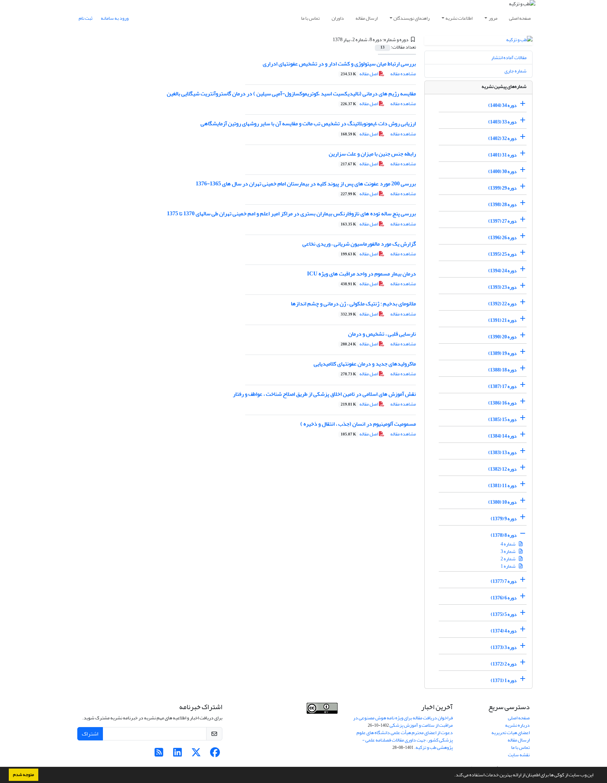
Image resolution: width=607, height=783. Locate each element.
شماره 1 (508, 566)
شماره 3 (508, 551)
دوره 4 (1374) (504, 631)
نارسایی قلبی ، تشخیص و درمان (382, 334)
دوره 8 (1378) (504, 535)
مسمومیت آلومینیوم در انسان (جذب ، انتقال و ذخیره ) (358, 424)
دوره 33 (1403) (502, 122)
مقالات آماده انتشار (509, 57)
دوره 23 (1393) (502, 287)
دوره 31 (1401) (502, 155)
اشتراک (90, 733)
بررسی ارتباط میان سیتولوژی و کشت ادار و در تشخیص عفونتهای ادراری (339, 63)
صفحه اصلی (520, 18)
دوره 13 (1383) (502, 452)
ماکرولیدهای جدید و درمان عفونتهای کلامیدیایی (365, 363)
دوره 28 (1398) (502, 204)
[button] (452, 776)
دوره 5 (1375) (504, 614)
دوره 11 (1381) (502, 485)
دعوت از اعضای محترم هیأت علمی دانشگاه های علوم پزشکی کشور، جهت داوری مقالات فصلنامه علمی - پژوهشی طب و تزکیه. (405, 740)
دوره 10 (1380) (502, 502)
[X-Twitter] (196, 754)
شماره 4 (508, 544)
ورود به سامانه (115, 18)
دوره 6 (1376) (504, 598)
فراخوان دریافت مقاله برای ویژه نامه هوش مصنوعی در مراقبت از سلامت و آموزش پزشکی (403, 721)
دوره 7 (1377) (504, 581)
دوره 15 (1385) (502, 419)
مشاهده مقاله (403, 73)
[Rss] (159, 754)
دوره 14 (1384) (502, 436)
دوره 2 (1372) (504, 664)
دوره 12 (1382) (502, 469)
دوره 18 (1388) (502, 370)
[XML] (328, 39)
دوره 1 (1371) (504, 680)
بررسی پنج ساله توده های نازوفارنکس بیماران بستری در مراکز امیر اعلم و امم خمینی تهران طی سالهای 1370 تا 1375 (291, 213)
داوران (338, 18)
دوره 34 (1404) (502, 105)
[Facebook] (214, 754)
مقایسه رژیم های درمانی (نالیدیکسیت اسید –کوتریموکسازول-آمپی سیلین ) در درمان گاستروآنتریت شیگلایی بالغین (291, 93)
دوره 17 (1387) (502, 386)
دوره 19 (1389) (502, 353)
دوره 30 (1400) (502, 171)
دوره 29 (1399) (502, 188)
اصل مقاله (360, 73)
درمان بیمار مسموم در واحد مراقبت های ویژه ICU (361, 273)
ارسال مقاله (366, 18)
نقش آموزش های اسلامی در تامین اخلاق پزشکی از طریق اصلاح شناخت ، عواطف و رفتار (324, 394)
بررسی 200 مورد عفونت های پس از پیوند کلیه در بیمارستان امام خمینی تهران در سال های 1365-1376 (306, 183)
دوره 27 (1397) (502, 221)
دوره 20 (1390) (502, 337)
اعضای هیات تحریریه (510, 732)
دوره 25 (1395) (502, 254)
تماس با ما (310, 18)
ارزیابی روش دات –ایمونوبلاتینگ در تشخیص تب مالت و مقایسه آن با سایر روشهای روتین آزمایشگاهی (308, 123)
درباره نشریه (517, 725)
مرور (493, 18)
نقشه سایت (519, 754)
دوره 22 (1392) (502, 303)
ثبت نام (85, 18)
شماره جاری (515, 71)
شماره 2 (508, 559)
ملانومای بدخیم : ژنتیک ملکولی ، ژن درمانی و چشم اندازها (353, 303)
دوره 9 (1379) (504, 518)
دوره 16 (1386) (502, 403)
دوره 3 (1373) (504, 647)
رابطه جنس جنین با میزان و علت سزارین (372, 153)
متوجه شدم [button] (23, 774)
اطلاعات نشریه (458, 18)
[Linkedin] (177, 754)
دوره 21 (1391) (502, 320)
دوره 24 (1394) (502, 270)
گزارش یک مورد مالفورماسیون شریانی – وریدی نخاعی (359, 243)
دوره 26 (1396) (502, 237)
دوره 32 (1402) (502, 138)
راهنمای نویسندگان (411, 18)
